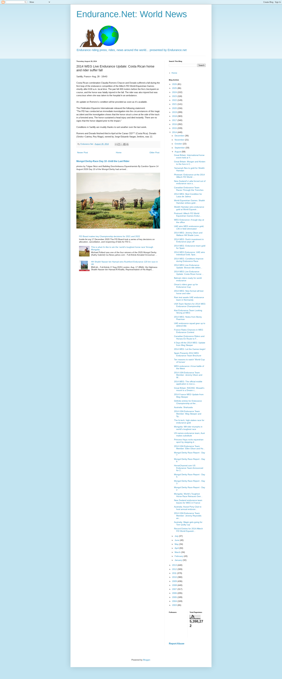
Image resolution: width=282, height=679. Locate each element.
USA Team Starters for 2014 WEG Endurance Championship (189, 305)
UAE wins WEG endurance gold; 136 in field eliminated (189, 227)
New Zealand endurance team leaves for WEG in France (188, 501)
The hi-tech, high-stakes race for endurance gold (189, 421)
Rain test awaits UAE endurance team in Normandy (189, 298)
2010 (174, 577)
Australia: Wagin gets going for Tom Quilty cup (188, 523)
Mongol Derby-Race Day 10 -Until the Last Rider (102, 161)
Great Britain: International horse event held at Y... (189, 156)
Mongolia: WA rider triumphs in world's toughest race (188, 427)
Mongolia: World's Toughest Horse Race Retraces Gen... (188, 495)
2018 (174, 116)
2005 (174, 597)
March (178, 552)
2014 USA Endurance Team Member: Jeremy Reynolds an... (187, 515)
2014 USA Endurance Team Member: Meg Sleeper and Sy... (187, 413)
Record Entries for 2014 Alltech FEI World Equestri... (188, 529)
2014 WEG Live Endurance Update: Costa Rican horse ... (189, 272)
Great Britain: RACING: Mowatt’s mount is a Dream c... (189, 389)
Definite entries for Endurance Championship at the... (188, 402)
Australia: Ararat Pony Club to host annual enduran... (187, 508)
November (180, 140)
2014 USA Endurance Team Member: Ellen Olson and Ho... (189, 447)
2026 (174, 84)
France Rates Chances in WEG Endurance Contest (188, 331)
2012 (174, 569)
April (177, 548)
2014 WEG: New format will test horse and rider (188, 292)
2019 (174, 112)
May (177, 544)
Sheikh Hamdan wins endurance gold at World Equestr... (189, 208)
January (179, 560)
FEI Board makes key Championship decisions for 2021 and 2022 (109, 236)
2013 (174, 565)
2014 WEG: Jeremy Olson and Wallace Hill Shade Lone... (188, 234)
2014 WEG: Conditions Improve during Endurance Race (188, 259)
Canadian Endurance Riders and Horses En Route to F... (189, 337)
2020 (174, 108)
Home (118, 152)
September (180, 147)
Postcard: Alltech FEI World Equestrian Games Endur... (187, 214)
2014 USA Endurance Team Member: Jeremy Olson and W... (188, 375)
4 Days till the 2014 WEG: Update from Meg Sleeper (189, 343)
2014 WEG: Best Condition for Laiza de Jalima (188, 195)
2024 (174, 92)
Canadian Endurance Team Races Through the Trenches (188, 188)
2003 (174, 605)
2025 (174, 88)
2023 (174, 96)
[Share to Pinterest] (127, 144)
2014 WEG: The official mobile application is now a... (188, 382)
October (179, 144)
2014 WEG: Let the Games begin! (189, 349)
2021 (174, 104)
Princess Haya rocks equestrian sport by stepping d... (188, 440)
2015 (174, 128)
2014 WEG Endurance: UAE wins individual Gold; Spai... (189, 253)
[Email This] (116, 144)
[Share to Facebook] (124, 144)
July (177, 536)
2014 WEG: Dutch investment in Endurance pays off (189, 240)
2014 (174, 132)
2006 (174, 593)
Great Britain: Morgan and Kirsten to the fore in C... (189, 162)
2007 (174, 589)
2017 (174, 120)
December (180, 135)
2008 (174, 585)
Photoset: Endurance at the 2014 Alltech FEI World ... (189, 175)
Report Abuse (176, 643)
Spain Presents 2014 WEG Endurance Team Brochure (187, 354)
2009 (174, 581)
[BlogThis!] (119, 144)
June (177, 540)
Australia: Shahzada (183, 407)
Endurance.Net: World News (131, 14)
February (179, 556)
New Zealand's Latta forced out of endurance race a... (189, 182)
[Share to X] (121, 144)
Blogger (146, 660)
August (178, 151)
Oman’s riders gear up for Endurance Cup (186, 285)
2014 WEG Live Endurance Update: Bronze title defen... (188, 266)
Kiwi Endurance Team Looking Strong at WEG (188, 311)
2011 (174, 573)
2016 (174, 124)
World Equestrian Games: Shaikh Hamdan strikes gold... (189, 201)
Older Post (154, 152)
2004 (174, 601)
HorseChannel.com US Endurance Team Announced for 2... (188, 468)
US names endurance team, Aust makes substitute (189, 434)
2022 (174, 100)
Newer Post (82, 152)
